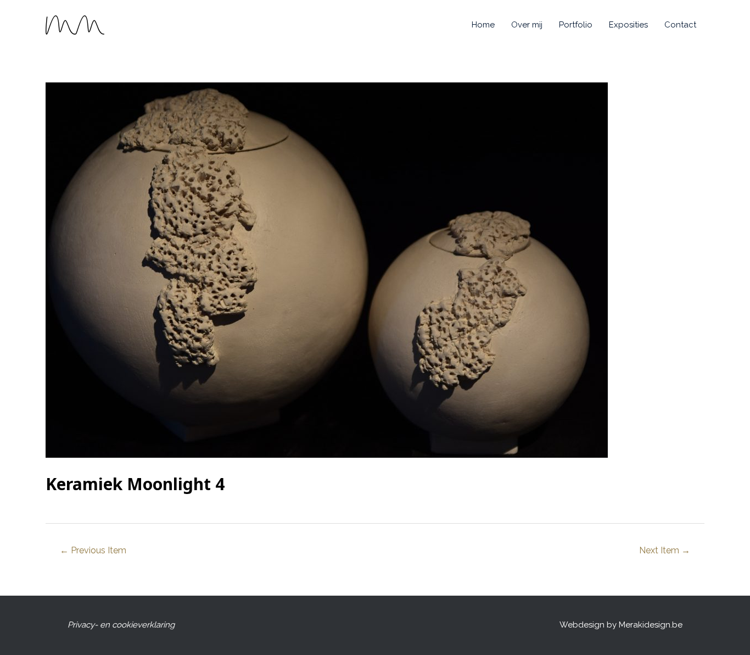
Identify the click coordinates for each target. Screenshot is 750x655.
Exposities (628, 25)
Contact (680, 25)
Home (483, 25)
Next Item (664, 550)
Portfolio (575, 25)
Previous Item (93, 550)
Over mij (526, 25)
